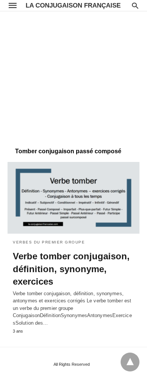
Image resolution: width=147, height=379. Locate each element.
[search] (135, 5)
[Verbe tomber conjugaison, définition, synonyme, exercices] (73, 198)
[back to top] (130, 362)
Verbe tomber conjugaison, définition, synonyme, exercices (71, 269)
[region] (73, 75)
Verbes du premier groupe (49, 242)
